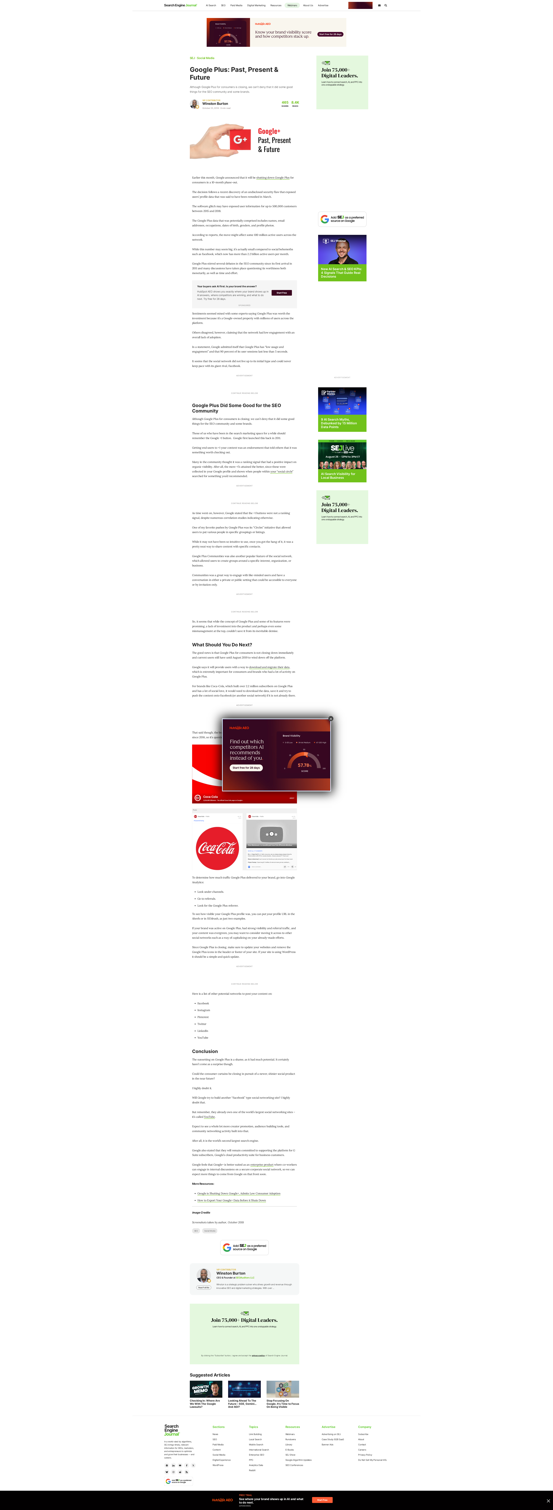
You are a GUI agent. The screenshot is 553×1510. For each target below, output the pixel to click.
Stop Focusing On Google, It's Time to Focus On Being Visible (283, 1403)
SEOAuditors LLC (245, 1277)
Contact (362, 1444)
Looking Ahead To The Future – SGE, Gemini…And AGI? (242, 1403)
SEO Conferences (294, 1465)
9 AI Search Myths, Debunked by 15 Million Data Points (339, 423)
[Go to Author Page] (194, 104)
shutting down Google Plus (273, 177)
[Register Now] (342, 249)
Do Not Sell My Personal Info (372, 1460)
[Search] (385, 5)
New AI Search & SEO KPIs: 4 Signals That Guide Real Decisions (341, 272)
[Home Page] (180, 5)
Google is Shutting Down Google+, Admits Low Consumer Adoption (239, 1193)
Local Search (255, 1439)
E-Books (289, 1449)
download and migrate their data (269, 667)
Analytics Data (256, 1465)
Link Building (255, 1434)
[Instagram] (173, 1472)
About (361, 1439)
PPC (251, 1460)
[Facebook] (186, 1465)
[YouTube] (180, 1465)
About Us (308, 5)
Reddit (252, 1470)
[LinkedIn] (173, 1465)
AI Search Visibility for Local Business (338, 475)
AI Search (211, 5)
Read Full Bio (203, 1287)
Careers (362, 1449)
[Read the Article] (206, 1389)
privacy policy (258, 1355)
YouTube (209, 1116)
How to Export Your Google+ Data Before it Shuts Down (231, 1200)
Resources (275, 5)
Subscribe (363, 1434)
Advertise (323, 5)
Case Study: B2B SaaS (333, 1439)
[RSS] (186, 1472)
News (215, 1434)
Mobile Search (256, 1444)
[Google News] (166, 1465)
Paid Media (236, 5)
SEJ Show (290, 1454)
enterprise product (261, 1164)
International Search (259, 1449)
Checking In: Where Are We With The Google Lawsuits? (205, 1403)
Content (217, 1449)
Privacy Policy (365, 1454)
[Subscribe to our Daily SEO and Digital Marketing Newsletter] (379, 5)
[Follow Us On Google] (244, 1247)
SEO (223, 5)
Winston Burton (215, 104)
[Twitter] (193, 1465)
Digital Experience (222, 1460)
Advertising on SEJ (331, 1434)
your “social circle (281, 471)
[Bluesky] (166, 1472)
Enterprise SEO (256, 1454)
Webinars (292, 5)
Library (288, 1444)
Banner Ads (327, 1444)
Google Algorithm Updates (298, 1460)
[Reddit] (180, 1472)
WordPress (218, 1465)
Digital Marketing (256, 5)
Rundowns (290, 1439)
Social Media (209, 1231)
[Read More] (342, 400)
